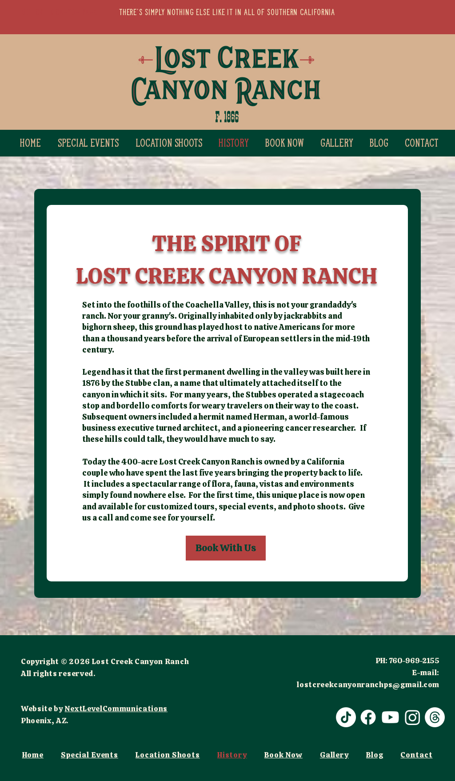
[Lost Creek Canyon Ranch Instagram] (413, 717)
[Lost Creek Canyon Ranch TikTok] (346, 717)
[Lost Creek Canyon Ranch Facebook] (368, 717)
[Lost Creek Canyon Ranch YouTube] (390, 717)
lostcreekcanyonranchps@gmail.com (368, 684)
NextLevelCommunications (116, 708)
